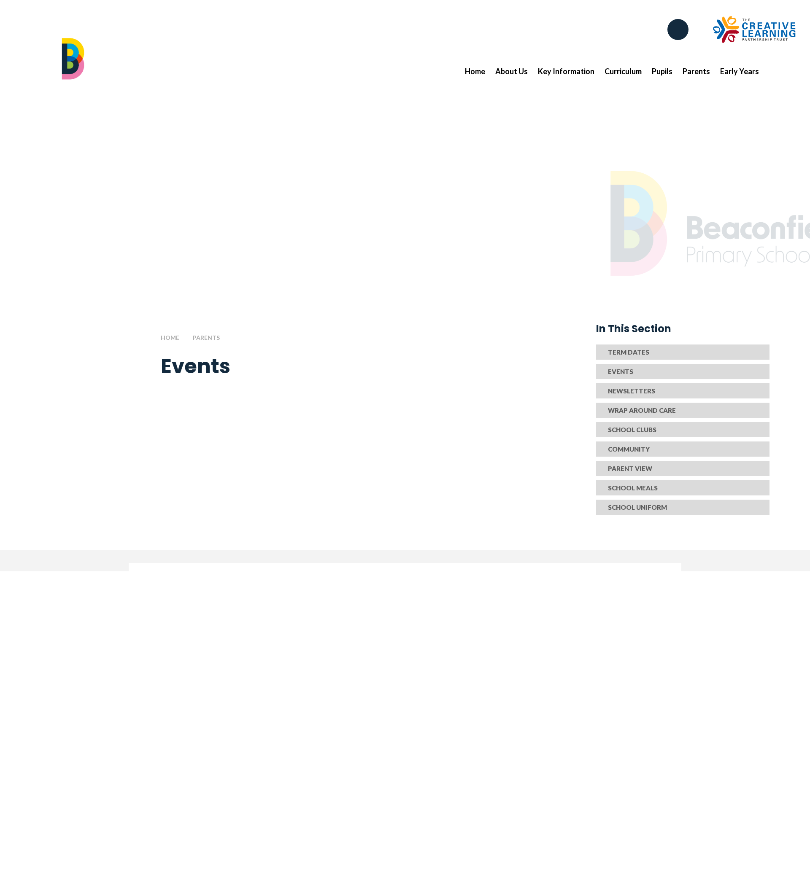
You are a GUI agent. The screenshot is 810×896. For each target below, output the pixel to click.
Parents (206, 337)
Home (170, 337)
